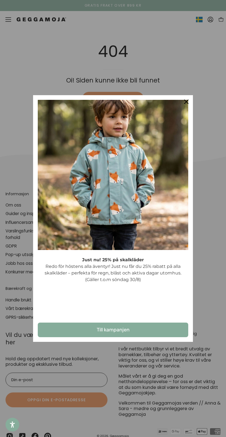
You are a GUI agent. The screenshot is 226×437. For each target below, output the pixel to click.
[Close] (186, 101)
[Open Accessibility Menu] (12, 424)
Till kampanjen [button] (113, 330)
